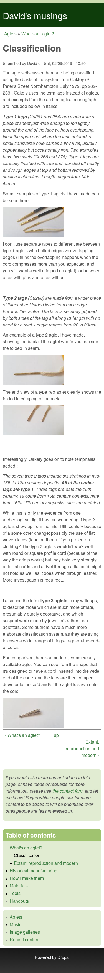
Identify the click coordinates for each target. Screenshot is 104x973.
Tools (15, 893)
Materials (19, 885)
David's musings (35, 15)
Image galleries (25, 932)
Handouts (19, 901)
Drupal (63, 957)
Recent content (24, 939)
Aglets (10, 33)
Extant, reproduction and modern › (82, 748)
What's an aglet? (37, 33)
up (56, 735)
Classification (27, 855)
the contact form (67, 791)
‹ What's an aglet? (22, 735)
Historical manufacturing (33, 870)
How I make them (27, 878)
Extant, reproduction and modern (46, 863)
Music (15, 924)
